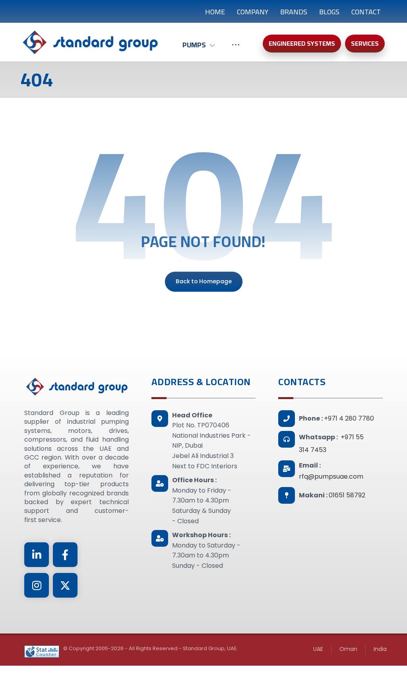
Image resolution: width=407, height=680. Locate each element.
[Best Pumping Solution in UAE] (89, 42)
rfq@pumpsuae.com (331, 476)
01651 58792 (347, 495)
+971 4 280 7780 (349, 418)
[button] (36, 554)
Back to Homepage (203, 281)
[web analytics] (41, 651)
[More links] (236, 49)
